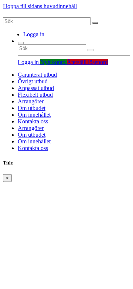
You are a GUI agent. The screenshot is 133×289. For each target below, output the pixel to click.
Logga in (33, 34)
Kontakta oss (33, 121)
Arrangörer (31, 101)
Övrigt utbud (33, 81)
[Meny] (21, 43)
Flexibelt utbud (35, 95)
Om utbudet (31, 108)
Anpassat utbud (36, 88)
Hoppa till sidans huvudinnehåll (40, 6)
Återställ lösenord (87, 62)
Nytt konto (53, 62)
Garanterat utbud (37, 75)
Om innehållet (34, 115)
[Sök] (95, 23)
